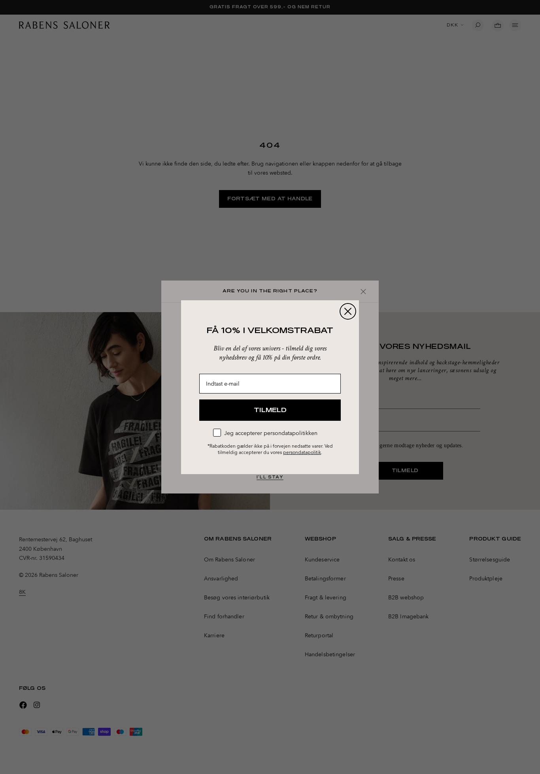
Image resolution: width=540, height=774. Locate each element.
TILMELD (270, 410)
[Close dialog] (348, 311)
